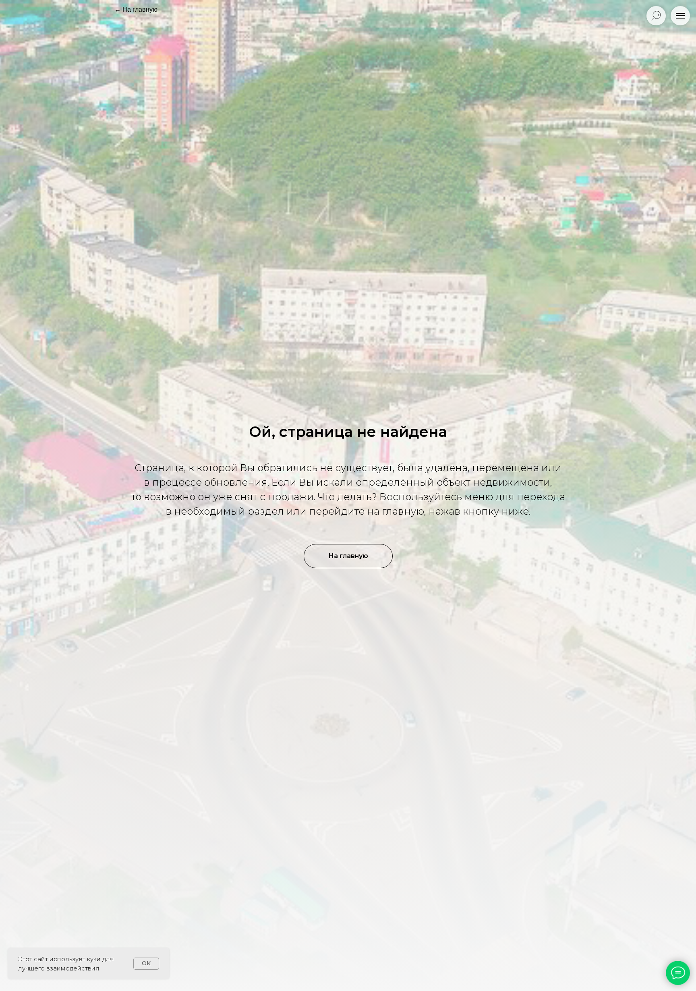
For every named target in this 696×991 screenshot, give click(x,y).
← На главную (135, 9)
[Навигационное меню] (680, 16)
